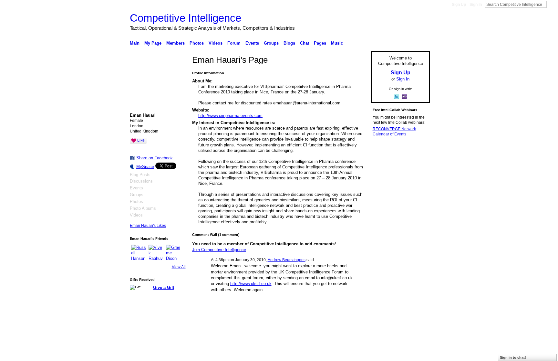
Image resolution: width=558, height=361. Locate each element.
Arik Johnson (175, 353)
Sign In (476, 4)
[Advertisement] (398, 240)
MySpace (145, 166)
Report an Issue (382, 353)
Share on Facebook (154, 157)
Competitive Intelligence (185, 18)
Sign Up (459, 4)
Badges (357, 353)
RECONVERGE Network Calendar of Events (394, 131)
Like (141, 140)
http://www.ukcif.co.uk (251, 283)
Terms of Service (415, 353)
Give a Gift (163, 287)
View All (179, 267)
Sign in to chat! (513, 357)
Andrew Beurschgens (286, 260)
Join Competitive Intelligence (219, 249)
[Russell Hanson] (139, 252)
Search (551, 4)
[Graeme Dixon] (173, 252)
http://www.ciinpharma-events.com (230, 115)
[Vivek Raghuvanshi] (156, 252)
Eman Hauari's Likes (148, 225)
